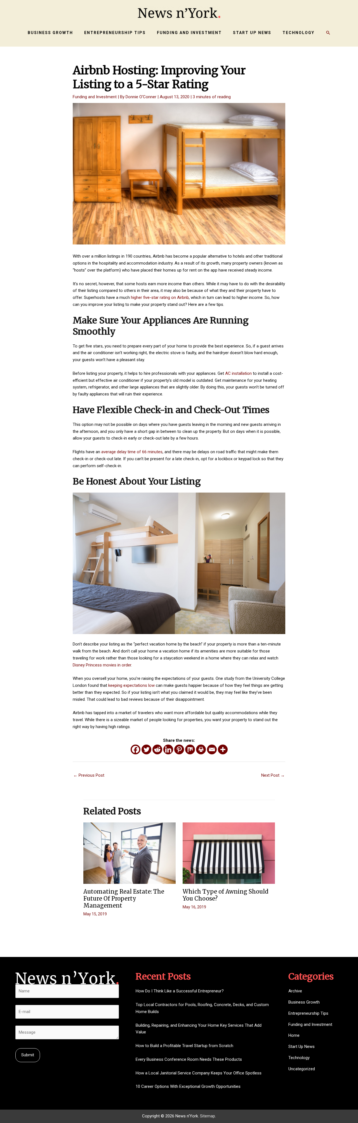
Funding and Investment (95, 96)
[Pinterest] (179, 749)
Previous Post (88, 775)
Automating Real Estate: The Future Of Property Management (123, 898)
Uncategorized (301, 1068)
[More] (223, 749)
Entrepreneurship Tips (308, 1013)
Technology (299, 1057)
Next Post (273, 775)
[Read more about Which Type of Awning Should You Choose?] (229, 852)
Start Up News (301, 1046)
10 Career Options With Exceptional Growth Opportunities (188, 1086)
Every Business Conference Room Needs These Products (189, 1059)
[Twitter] (146, 749)
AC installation (238, 373)
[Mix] (190, 749)
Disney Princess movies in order (102, 665)
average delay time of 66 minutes (131, 451)
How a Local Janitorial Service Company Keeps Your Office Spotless (199, 1073)
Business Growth (304, 1002)
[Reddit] (157, 749)
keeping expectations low (131, 685)
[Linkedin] (168, 749)
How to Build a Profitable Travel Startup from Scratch (184, 1045)
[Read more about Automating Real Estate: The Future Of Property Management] (129, 852)
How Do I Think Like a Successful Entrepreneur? (180, 991)
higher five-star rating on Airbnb (160, 297)
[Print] (201, 749)
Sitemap (207, 1116)
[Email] (212, 749)
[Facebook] (135, 749)
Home (294, 1035)
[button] (328, 32)
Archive (295, 991)
